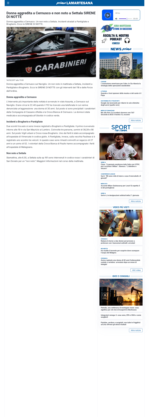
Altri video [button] (136, 270)
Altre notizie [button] (136, 120)
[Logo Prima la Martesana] (74, 3)
